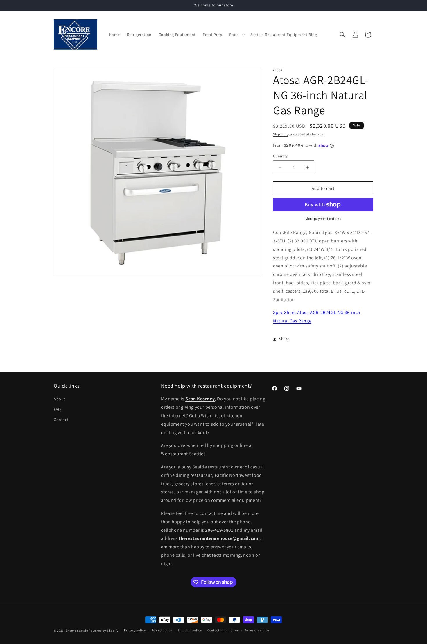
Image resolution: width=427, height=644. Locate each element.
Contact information (223, 630)
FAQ (57, 409)
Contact (61, 419)
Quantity (280, 156)
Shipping (280, 134)
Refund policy (161, 630)
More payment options (323, 218)
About (59, 399)
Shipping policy (190, 630)
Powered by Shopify (104, 631)
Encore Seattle (77, 631)
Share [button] (284, 338)
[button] (236, 34)
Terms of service (257, 630)
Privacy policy (135, 630)
